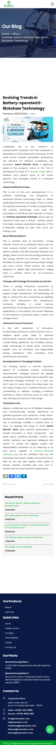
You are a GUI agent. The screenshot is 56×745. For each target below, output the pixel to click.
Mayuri (8, 607)
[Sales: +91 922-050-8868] (5, 710)
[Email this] (6, 476)
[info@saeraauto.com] (5, 718)
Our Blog (9, 633)
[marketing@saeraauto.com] (5, 726)
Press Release (11, 637)
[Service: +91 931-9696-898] (5, 713)
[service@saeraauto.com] (5, 733)
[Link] (9, 4)
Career (8, 642)
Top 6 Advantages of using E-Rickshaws (24, 537)
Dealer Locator (12, 628)
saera (32, 114)
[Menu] (52, 4)
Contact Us (10, 647)
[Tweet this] (18, 476)
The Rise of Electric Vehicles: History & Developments (23, 504)
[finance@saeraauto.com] (5, 729)
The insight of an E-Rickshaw (18, 547)
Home (8, 623)
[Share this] (12, 476)
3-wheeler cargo (36, 171)
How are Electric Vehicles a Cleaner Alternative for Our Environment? (27, 526)
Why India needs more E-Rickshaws (21, 515)
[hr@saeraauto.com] (5, 722)
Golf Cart (9, 612)
